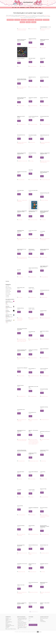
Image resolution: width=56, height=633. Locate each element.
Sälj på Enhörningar (8, 624)
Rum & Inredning (46, 19)
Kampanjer (7, 627)
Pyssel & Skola (17, 19)
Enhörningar (22, 7)
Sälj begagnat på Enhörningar (10, 625)
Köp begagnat (8, 626)
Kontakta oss (7, 622)
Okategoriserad (23, 19)
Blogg (40, 7)
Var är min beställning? (9, 621)
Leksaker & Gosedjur (39, 19)
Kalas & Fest (22, 22)
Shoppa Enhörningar (8, 619)
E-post (29, 618)
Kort (18, 7)
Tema (36, 7)
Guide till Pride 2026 (20, 621)
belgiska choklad (22, 16)
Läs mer (40, 631)
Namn (29, 620)
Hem (13, 7)
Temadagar (33, 22)
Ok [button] (37, 631)
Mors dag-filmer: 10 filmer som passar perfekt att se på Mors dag (22, 627)
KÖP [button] (19, 44)
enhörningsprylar (47, 15)
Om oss (7, 623)
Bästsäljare (32, 7)
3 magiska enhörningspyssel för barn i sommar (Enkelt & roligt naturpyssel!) (22, 619)
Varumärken (28, 22)
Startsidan (7, 618)
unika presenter (8, 16)
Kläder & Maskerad (10, 19)
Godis (15, 7)
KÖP (30, 42)
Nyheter (27, 7)
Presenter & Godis (30, 19)
